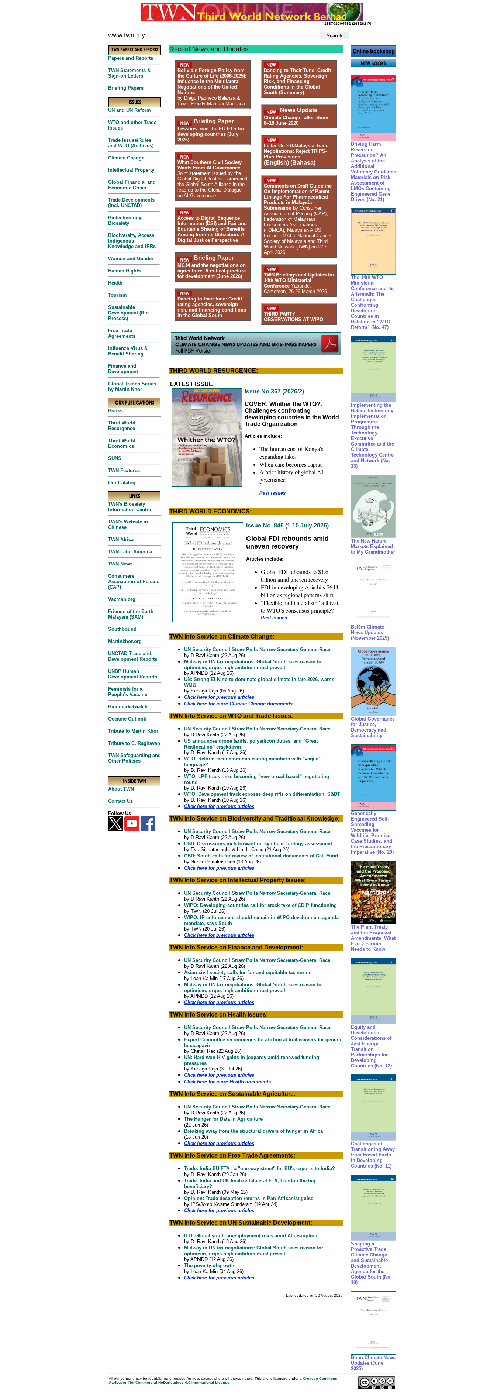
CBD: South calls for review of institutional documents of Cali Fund (261, 856)
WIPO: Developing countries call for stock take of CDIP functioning (260, 905)
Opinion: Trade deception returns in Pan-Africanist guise (248, 1198)
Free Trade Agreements (121, 333)
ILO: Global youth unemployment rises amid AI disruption (250, 1235)
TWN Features (124, 470)
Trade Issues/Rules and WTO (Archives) (130, 142)
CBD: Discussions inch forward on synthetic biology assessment (258, 843)
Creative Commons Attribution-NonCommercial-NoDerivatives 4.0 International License (223, 1380)
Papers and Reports (130, 58)
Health (115, 283)
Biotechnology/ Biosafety (125, 220)
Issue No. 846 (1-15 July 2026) (287, 525)
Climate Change (126, 158)
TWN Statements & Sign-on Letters (129, 73)
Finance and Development (123, 368)
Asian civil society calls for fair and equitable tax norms (247, 972)
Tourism (117, 295)
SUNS (114, 458)
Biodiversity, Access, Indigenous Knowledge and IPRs (132, 241)
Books (115, 410)
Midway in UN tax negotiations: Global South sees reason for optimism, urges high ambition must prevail (253, 664)
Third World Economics (121, 443)
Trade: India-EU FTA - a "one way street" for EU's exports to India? (259, 1168)
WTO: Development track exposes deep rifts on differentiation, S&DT (262, 794)
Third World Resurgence (121, 425)
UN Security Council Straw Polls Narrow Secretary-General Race (257, 649)
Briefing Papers (126, 88)
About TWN (121, 789)
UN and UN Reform (129, 110)
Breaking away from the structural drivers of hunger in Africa (253, 1131)
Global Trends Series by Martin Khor (132, 386)
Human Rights (124, 271)
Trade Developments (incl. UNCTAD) (131, 202)
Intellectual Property (131, 170)
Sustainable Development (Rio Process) (128, 313)
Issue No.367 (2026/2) (274, 391)
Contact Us (120, 801)
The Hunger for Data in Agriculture (223, 1119)
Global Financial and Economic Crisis (132, 184)
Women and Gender (130, 258)
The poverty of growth (209, 1265)
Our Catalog (121, 482)
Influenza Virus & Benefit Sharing (128, 351)
